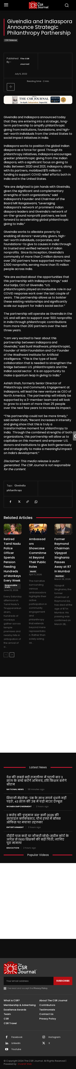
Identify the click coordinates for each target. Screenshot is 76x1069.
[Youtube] (7, 1049)
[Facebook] (10, 502)
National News (15, 789)
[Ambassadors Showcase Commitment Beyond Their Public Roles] (38, 529)
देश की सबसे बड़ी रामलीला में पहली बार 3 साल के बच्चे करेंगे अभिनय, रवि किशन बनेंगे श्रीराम (36, 780)
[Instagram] (44, 1037)
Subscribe (63, 980)
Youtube (16, 1049)
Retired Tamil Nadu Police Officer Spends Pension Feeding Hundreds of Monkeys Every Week (12, 560)
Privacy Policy (40, 988)
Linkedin (15, 1043)
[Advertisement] (38, 715)
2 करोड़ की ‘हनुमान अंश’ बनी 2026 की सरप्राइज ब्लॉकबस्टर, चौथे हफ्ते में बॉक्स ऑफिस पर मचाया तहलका (33, 818)
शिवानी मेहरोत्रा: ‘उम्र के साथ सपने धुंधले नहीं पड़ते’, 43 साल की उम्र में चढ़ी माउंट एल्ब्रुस (36, 800)
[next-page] (12, 654)
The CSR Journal (24, 61)
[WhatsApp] (35, 502)
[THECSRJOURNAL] (39, 5)
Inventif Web (25, 1064)
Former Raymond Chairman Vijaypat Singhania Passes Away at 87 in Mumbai (62, 555)
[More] (11, 87)
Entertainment (15, 827)
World (33, 571)
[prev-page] (6, 654)
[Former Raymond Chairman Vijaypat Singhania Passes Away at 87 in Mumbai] (63, 529)
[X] (19, 502)
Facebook (16, 1037)
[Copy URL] (27, 502)
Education (12, 848)
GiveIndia (19, 485)
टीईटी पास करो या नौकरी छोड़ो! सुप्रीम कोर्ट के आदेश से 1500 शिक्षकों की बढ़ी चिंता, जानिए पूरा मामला (37, 839)
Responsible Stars (11, 586)
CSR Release (11, 40)
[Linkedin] (7, 1043)
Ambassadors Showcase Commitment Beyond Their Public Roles (37, 553)
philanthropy (14, 490)
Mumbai (60, 576)
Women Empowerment (19, 806)
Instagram (55, 1037)
